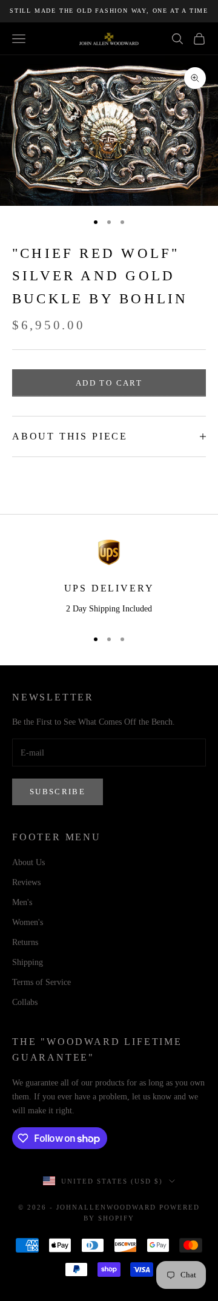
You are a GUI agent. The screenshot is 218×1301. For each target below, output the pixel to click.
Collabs (25, 1002)
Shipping (27, 962)
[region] (109, 578)
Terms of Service (41, 982)
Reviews (26, 882)
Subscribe (57, 791)
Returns (25, 942)
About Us (28, 862)
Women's (27, 922)
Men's (22, 902)
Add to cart (109, 382)
